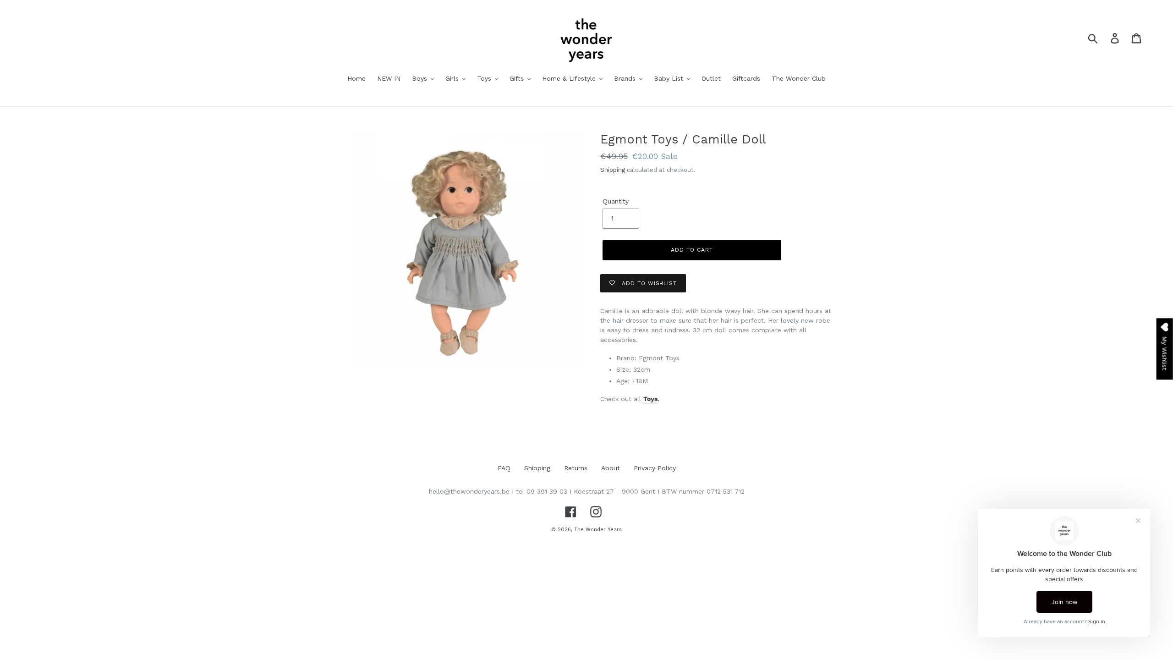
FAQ (504, 468)
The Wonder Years (598, 530)
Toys (650, 398)
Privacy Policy (655, 468)
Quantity (616, 201)
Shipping (612, 169)
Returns (575, 468)
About (610, 468)
